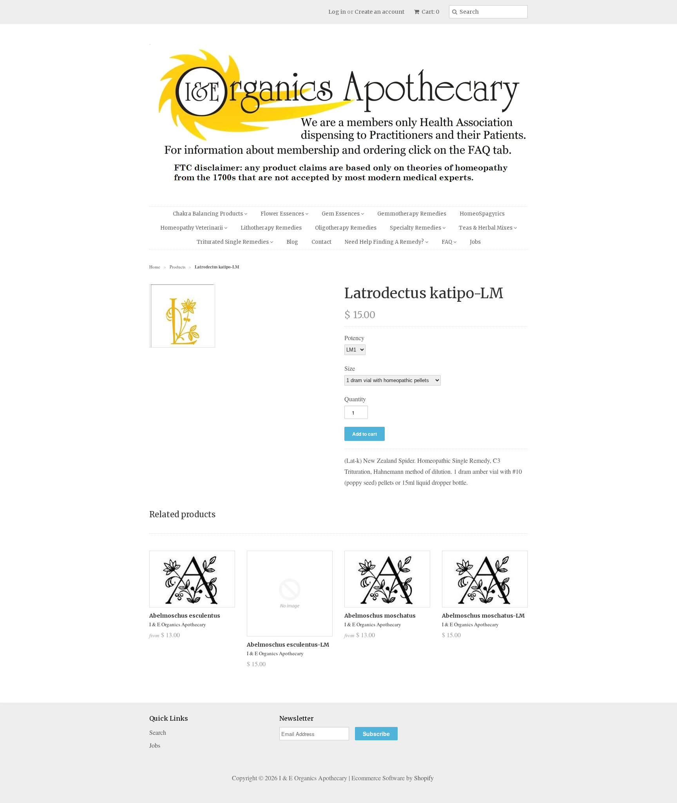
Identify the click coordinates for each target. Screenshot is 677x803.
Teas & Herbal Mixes (486, 228)
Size (349, 368)
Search (157, 732)
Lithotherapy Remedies (271, 228)
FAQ (447, 242)
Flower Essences (283, 213)
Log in (337, 11)
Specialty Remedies (416, 228)
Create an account (379, 11)
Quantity (355, 399)
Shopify (424, 778)
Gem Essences (341, 213)
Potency (354, 338)
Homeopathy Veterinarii (192, 228)
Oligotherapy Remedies (346, 228)
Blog (292, 242)
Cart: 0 (429, 11)
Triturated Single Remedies (233, 242)
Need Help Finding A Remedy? (385, 242)
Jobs (475, 242)
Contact (321, 242)
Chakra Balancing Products (208, 213)
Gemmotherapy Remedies (411, 213)
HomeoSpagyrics (482, 213)
